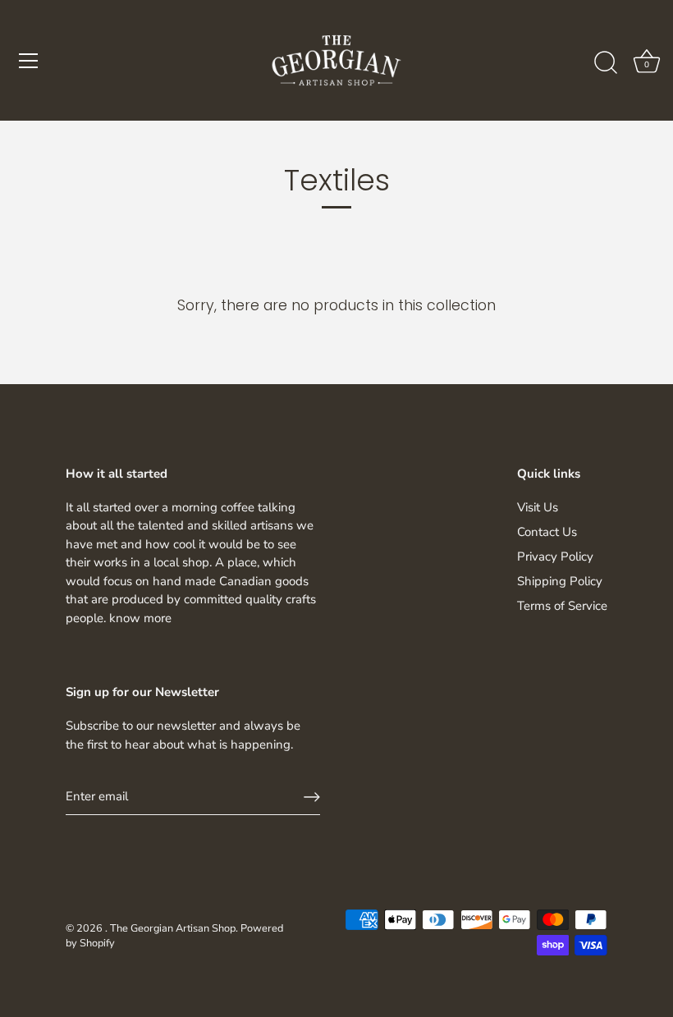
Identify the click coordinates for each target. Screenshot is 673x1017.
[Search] (606, 63)
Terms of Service (562, 606)
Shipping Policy (559, 581)
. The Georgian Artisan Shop (170, 928)
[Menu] (29, 61)
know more (140, 618)
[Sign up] (312, 797)
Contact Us (547, 532)
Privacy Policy (555, 556)
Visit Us (537, 507)
